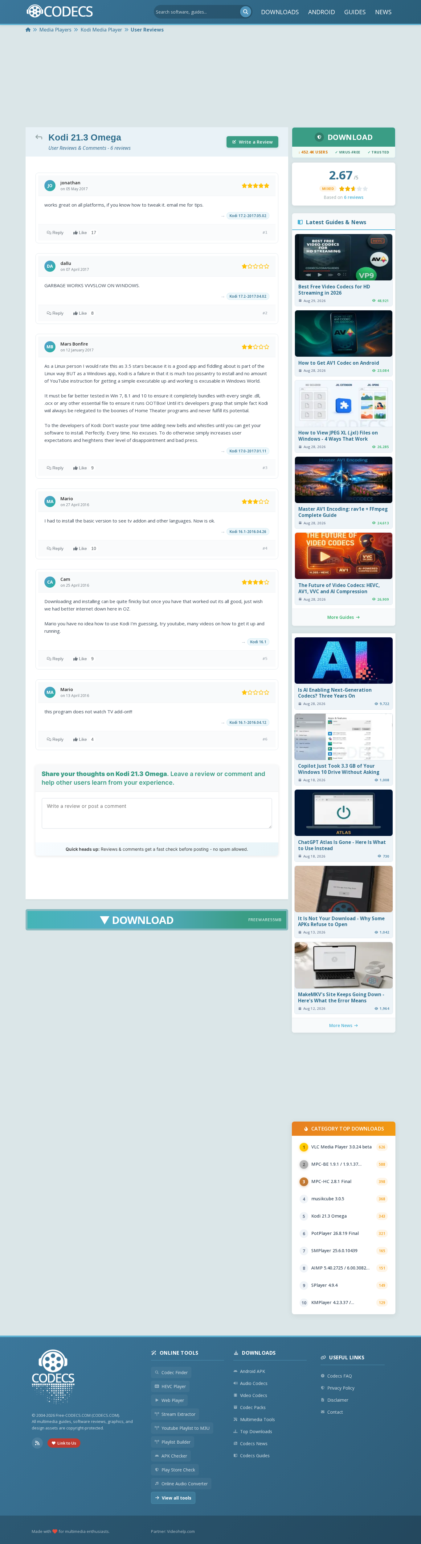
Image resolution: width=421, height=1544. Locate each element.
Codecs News (254, 1443)
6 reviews (353, 197)
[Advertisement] (210, 81)
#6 (265, 739)
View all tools (176, 1498)
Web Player (172, 1400)
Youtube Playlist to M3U (185, 1428)
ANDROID (321, 12)
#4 (265, 548)
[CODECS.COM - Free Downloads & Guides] (53, 1377)
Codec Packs (253, 1407)
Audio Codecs (254, 1383)
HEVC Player (173, 1386)
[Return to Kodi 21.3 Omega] (40, 136)
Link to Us (66, 1443)
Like (87, 232)
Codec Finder (174, 1372)
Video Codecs (253, 1395)
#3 (265, 467)
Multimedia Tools (257, 1419)
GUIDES (355, 12)
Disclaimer (337, 1400)
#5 (265, 658)
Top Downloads (256, 1431)
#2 (265, 313)
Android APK (252, 1371)
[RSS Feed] (37, 1443)
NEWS (383, 12)
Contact (335, 1412)
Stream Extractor (178, 1414)
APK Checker (174, 1456)
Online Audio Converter (184, 1484)
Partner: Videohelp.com (173, 1531)
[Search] (245, 11)
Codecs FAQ (339, 1376)
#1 (265, 232)
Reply (57, 232)
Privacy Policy (340, 1388)
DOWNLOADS (280, 12)
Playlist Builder (175, 1442)
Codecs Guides (255, 1455)
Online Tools (179, 1352)
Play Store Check (178, 1470)
